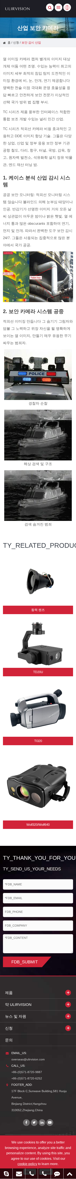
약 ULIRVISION (18, 1004)
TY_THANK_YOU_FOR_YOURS (38, 858)
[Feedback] (57, 1173)
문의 (9, 1040)
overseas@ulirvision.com (28, 1059)
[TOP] (70, 1173)
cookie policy (27, 1164)
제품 (9, 993)
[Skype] (6, 1173)
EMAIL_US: (19, 1053)
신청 (16, 42)
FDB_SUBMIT (24, 962)
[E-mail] (19, 1173)
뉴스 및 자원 (15, 1016)
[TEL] (31, 1173)
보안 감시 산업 (31, 42)
